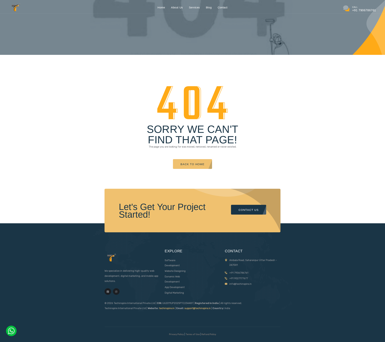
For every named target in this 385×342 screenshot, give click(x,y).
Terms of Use (193, 334)
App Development (175, 287)
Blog (209, 7)
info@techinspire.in (240, 283)
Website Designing (175, 271)
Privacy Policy (176, 334)
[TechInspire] (15, 10)
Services (194, 7)
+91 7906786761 (238, 272)
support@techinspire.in (197, 308)
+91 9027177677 (238, 278)
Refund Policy (208, 334)
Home (161, 7)
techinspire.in (166, 308)
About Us (177, 7)
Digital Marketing (174, 292)
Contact (223, 7)
